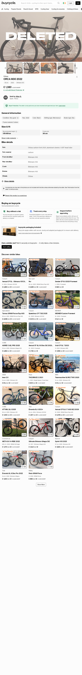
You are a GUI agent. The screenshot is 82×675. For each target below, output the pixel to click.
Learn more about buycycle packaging (29, 233)
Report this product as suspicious (16, 195)
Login (70, 3)
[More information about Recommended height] (16, 131)
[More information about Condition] (18, 118)
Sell (78, 3)
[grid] (8, 260)
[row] (8, 260)
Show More (41, 485)
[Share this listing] (76, 76)
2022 (12, 82)
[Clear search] (59, 3)
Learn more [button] (62, 105)
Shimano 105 (20, 82)
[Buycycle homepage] (9, 3)
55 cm (6, 82)
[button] (7, 287)
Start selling (6, 247)
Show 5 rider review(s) (9, 138)
